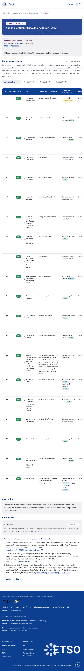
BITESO (5, 653)
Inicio (4, 13)
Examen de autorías (14, 13)
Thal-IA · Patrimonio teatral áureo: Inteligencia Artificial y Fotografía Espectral (35, 607)
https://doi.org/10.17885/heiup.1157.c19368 (53, 573)
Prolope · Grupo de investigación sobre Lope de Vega (24, 621)
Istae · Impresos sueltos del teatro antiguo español (23, 628)
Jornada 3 (61, 82)
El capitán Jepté (34, 13)
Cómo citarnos (28, 649)
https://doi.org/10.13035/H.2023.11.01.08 (21, 561)
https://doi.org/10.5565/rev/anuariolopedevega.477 (24, 550)
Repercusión (6, 657)
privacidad (42, 665)
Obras (25, 13)
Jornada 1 (29, 82)
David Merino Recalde (64, 665)
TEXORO (5, 649)
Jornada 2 (45, 82)
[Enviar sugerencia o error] (78, 665)
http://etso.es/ (37, 531)
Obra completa (11, 82)
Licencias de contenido (30, 665)
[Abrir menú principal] (79, 4)
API (24, 645)
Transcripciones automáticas (28, 654)
